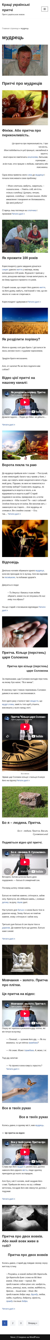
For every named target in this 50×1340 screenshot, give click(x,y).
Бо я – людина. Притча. (21, 823)
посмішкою (10, 577)
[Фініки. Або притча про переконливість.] (25, 107)
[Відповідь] (25, 538)
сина (30, 175)
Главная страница (10, 28)
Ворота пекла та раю (19, 465)
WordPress (34, 1337)
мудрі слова (8, 704)
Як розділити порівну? (21, 339)
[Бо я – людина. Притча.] (25, 801)
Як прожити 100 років (20, 258)
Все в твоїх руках (16, 1108)
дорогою (6, 927)
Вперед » (32, 1323)
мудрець (39, 1125)
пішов (19, 902)
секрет (5, 269)
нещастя (34, 701)
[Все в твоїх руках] (25, 1089)
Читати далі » (18, 214)
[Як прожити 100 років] (25, 236)
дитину (5, 902)
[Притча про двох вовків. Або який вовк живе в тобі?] (25, 1218)
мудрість (21, 1166)
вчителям (33, 157)
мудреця (39, 175)
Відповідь (10, 562)
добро (24, 1301)
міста (24, 1170)
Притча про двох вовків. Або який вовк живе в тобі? (22, 1241)
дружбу (34, 1294)
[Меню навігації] (44, 9)
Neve (12, 1337)
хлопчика (31, 210)
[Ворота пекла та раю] (25, 445)
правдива (33, 1042)
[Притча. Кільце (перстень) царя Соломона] (25, 631)
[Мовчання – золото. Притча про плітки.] (25, 960)
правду (9, 1301)
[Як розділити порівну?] (25, 321)
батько (21, 910)
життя (19, 269)
